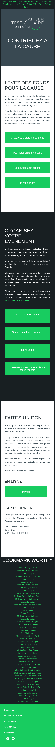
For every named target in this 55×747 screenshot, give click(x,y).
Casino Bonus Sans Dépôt (27, 650)
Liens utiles (27, 349)
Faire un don (10, 721)
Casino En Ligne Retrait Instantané (27, 670)
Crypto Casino (27, 610)
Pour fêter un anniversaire (27, 152)
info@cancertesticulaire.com (17, 300)
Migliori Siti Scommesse (27, 659)
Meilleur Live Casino (27, 662)
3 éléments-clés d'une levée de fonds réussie (27, 368)
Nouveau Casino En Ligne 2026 (27, 687)
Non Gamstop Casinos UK (25, 4)
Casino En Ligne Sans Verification (27, 676)
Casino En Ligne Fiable (27, 568)
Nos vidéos (9, 733)
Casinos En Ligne (27, 602)
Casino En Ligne (27, 573)
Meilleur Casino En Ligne (27, 571)
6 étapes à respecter (27, 314)
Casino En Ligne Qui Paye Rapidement (27, 679)
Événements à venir (13, 716)
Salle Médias (10, 727)
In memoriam (27, 182)
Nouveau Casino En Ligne (27, 622)
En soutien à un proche (28, 167)
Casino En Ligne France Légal (27, 576)
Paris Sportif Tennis (28, 630)
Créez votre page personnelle (27, 137)
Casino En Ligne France (38, 5)
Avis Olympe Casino (27, 667)
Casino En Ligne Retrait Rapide (27, 664)
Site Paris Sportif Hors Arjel (27, 636)
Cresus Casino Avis (27, 647)
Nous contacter (11, 710)
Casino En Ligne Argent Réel (27, 684)
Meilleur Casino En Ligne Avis (27, 599)
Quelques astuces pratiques (27, 332)
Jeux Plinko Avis (27, 633)
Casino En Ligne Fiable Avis (27, 593)
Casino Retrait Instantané (28, 625)
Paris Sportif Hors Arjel (27, 690)
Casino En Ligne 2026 (28, 639)
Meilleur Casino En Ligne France (27, 596)
